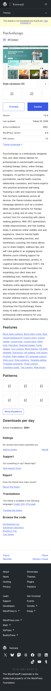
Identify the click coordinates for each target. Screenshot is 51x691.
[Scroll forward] (45, 83)
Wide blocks (39, 367)
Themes (6, 13)
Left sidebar (29, 352)
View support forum (12, 468)
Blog (45, 334)
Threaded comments (13, 364)
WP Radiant (13, 39)
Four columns (17, 349)
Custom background (12, 338)
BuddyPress (10, 635)
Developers (9, 606)
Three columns (31, 364)
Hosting (7, 581)
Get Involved (34, 596)
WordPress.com (12, 620)
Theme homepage (11, 144)
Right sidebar (18, 356)
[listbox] (25, 393)
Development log (11, 524)
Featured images (27, 345)
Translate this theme (12, 510)
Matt (7, 625)
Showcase (32, 571)
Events (30, 601)
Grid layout (17, 352)
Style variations (22, 360)
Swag (31, 611)
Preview (13, 106)
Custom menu (30, 341)
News (6, 576)
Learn (6, 596)
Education (13, 345)
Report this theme (11, 487)
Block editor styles (33, 334)
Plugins (30, 581)
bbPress (8, 630)
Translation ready (11, 367)
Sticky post (8, 360)
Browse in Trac (10, 531)
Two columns (26, 367)
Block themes (31, 349)
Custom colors (30, 338)
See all (45, 449)
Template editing (38, 360)
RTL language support (36, 356)
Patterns (31, 586)
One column (41, 352)
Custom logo (17, 341)
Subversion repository (13, 527)
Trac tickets (8, 534)
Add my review (10, 449)
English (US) (19, 504)
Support (7, 601)
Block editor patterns (13, 334)
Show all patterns (13, 411)
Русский (31, 504)
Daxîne (38, 106)
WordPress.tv (11, 611)
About (6, 571)
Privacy (7, 586)
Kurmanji (13, 648)
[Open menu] (46, 4)
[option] (9, 386)
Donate (32, 606)
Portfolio (7, 356)
